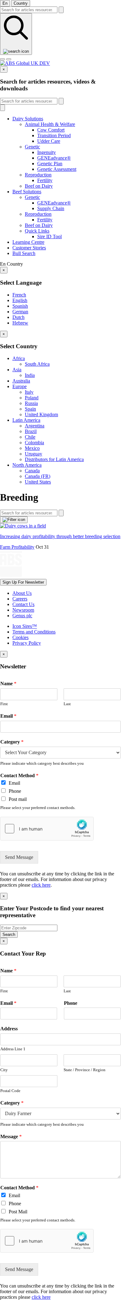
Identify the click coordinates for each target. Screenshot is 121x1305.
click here (41, 885)
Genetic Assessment (56, 169)
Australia (21, 380)
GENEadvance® (54, 158)
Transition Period (54, 135)
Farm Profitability (17, 547)
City (4, 1069)
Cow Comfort (51, 129)
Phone (15, 791)
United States (38, 481)
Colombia (34, 442)
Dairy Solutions (27, 118)
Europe (19, 386)
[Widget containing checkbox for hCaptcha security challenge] (47, 828)
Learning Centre (28, 242)
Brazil (31, 431)
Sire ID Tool (49, 236)
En (4, 3)
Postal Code (10, 1090)
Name (8, 683)
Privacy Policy (26, 643)
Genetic (32, 146)
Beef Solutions (26, 191)
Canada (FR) (37, 476)
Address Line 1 (12, 1049)
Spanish (20, 306)
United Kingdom (41, 414)
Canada (32, 470)
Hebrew (20, 322)
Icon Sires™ (24, 626)
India (30, 375)
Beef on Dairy (39, 186)
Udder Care (48, 141)
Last (67, 703)
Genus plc (22, 615)
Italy (29, 392)
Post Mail (18, 1211)
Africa (18, 358)
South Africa (37, 364)
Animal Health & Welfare (50, 124)
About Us (22, 593)
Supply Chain (50, 208)
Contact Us (23, 604)
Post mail (18, 799)
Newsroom (23, 610)
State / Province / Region (84, 1069)
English (19, 300)
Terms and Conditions (34, 631)
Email (8, 716)
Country (21, 3)
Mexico (32, 448)
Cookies (20, 637)
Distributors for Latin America (54, 459)
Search (8, 934)
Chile (30, 437)
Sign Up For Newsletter (23, 582)
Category (12, 741)
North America (27, 465)
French (19, 294)
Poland (31, 397)
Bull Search (23, 253)
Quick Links (37, 231)
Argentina (34, 425)
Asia (16, 369)
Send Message (19, 857)
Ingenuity (46, 152)
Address (9, 1028)
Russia (31, 403)
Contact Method (19, 775)
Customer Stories (29, 247)
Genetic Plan (49, 163)
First (4, 703)
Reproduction (38, 174)
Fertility (44, 180)
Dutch (18, 317)
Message (11, 1136)
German (20, 311)
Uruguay (33, 453)
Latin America (26, 420)
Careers (19, 598)
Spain (30, 409)
